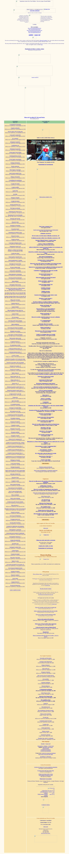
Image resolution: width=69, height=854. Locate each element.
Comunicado (46, 402)
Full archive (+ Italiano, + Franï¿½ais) (46, 746)
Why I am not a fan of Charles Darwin (45, 675)
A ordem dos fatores (15, 201)
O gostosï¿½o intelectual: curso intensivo (15, 526)
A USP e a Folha (15, 355)
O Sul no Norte (15, 313)
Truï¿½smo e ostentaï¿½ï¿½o (45, 226)
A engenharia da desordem (15, 124)
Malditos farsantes (46, 291)
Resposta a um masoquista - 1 (45, 413)
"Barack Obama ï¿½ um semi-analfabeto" (45, 308)
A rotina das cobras (15, 253)
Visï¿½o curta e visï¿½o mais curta (15, 131)
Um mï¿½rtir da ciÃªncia (15, 522)
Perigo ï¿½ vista (15, 561)
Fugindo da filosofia (15, 128)
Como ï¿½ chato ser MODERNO (45, 243)
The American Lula (46, 706)
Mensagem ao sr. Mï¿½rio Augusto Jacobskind (45, 331)
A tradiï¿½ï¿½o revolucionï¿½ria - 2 (15, 449)
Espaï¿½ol (48, 743)
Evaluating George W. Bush (46, 720)
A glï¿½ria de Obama (15, 463)
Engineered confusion (45, 734)
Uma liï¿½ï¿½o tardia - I (15, 369)
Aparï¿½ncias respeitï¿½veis (15, 173)
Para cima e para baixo (15, 557)
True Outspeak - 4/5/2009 (45, 449)
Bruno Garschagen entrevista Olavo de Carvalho (43, 635)
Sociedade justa (15, 543)
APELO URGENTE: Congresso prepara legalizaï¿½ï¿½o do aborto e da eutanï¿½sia (45, 248)
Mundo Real (46, 632)
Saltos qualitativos (15, 324)
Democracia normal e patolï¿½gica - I (15, 390)
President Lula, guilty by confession (45, 738)
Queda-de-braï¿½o (15, 303)
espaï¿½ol (37, 35)
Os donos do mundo (15, 554)
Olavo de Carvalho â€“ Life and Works (34, 117)
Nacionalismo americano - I (15, 536)
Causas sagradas (15, 306)
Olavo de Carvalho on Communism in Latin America (46, 386)
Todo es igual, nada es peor (15, 338)
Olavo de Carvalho (43, 40)
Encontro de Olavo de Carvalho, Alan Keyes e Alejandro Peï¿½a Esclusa (45, 410)
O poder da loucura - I (15, 341)
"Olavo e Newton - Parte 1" (38, 574)
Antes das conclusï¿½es (15, 474)
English (43, 743)
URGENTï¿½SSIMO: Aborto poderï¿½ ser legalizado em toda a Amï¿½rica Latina (45, 252)
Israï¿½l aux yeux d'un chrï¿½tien (45, 754)
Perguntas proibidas (15, 432)
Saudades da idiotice (15, 571)
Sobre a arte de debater (15, 498)
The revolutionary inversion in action (46, 710)
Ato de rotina (15, 578)
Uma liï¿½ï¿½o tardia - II (15, 366)
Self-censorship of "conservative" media (43, 513)
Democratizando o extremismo (15, 274)
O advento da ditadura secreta (15, 243)
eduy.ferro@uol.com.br (45, 833)
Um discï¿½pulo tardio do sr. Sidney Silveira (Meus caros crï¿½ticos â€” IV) (15, 289)
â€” (52, 513)
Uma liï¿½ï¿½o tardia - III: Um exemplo (15, 362)
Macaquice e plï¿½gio (46, 427)
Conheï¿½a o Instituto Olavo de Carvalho (45, 334)
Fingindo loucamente (15, 467)
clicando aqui (47, 585)
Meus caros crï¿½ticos (15, 299)
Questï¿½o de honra (15, 512)
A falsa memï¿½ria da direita (15, 152)
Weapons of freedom (45, 672)
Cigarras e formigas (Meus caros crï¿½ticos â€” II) (15, 296)
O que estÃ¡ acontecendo (15, 135)
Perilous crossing (45, 731)
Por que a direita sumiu (15, 267)
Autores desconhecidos (15, 540)
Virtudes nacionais (15, 239)
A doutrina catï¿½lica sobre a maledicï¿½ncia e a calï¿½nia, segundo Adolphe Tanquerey (45, 406)
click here (52, 517)
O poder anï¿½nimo (15, 183)
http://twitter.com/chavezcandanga (46, 370)
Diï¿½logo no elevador (15, 208)
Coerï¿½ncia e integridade (15, 270)
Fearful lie (46, 703)
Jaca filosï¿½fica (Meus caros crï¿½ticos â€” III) (15, 292)
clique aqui (45, 528)
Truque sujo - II (15, 383)
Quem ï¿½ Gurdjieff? (46, 398)
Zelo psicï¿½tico (15, 222)
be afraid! (55, 513)
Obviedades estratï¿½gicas (15, 284)
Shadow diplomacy (46, 665)
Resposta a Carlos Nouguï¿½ (45, 298)
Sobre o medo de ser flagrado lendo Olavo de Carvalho (45, 611)
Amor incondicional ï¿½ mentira (15, 260)
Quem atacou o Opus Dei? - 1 (45, 456)
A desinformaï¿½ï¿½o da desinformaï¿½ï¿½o (15, 456)
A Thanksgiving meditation (45, 689)
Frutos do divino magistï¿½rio (45, 284)
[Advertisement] (45, 126)
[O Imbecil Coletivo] (45, 803)
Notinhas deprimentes (15, 162)
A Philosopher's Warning (45, 485)
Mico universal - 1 (15, 505)
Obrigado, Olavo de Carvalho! (46, 324)
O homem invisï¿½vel (15, 519)
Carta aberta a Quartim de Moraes (15, 334)
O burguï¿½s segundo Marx (15, 407)
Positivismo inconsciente (15, 148)
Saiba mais (45, 826)
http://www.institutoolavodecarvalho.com (34, 30)
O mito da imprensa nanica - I (15, 352)
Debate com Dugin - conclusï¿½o (45, 281)
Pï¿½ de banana (15, 317)
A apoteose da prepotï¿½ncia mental (15, 414)
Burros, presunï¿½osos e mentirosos (45, 420)
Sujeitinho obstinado (45, 288)
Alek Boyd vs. (45, 431)
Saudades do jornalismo (15, 225)
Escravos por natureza (15, 421)
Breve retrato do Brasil (15, 484)
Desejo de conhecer (15, 575)
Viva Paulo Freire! (15, 229)
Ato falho (15, 194)
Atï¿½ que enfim (15, 400)
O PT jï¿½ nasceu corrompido (46, 390)
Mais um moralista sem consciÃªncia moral (45, 277)
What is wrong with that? (45, 713)
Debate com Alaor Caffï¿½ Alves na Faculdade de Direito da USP (46, 775)
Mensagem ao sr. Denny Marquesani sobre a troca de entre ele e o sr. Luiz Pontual (45, 442)
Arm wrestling (46, 679)
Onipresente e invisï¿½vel (15, 246)
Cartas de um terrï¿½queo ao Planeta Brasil (46, 627)
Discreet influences (46, 686)
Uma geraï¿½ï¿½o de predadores (15, 487)
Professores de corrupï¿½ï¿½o (15, 211)
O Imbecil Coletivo (46, 804)
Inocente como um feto (15, 218)
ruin (47, 717)
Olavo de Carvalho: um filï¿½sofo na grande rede (45, 607)
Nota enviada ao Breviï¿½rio (45, 434)
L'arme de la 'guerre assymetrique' (48, 753)
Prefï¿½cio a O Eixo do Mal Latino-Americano (45, 623)
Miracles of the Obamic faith (45, 503)
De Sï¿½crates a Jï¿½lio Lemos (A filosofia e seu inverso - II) (45, 235)
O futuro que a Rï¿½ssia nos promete (15, 501)
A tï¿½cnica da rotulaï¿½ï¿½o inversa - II (15, 564)
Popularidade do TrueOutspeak (45, 164)
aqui (36, 578)
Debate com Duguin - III (45, 305)
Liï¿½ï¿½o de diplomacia (15, 515)
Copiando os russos (15, 425)
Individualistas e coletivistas (15, 529)
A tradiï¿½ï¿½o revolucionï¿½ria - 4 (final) (15, 442)
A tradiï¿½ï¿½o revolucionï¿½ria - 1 (15, 453)
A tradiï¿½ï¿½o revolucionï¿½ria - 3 (15, 446)
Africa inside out (45, 668)
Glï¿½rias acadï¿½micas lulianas (15, 320)
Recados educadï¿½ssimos (45, 588)
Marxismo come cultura (48, 747)
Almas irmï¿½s (45, 395)
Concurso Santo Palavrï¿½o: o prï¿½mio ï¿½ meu (45, 294)
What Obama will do (45, 496)
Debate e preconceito (15, 176)
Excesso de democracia (15, 585)
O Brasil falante (15, 550)
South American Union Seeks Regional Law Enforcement (45, 230)
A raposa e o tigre (15, 481)
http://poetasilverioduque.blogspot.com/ (45, 594)
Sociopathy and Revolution (45, 658)
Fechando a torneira (15, 435)
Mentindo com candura (15, 331)
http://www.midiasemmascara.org (35, 32)
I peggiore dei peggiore (46, 749)
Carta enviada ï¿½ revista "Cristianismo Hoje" (45, 446)
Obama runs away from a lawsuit (45, 510)
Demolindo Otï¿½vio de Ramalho (15, 215)
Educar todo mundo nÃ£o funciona (46, 619)
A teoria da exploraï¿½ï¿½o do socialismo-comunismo (45, 767)
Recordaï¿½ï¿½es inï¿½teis (15, 263)
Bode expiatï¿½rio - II (15, 376)
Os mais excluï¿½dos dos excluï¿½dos (45, 770)
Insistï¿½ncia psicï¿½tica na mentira (45, 417)
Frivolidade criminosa (15, 418)
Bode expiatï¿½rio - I (15, 380)
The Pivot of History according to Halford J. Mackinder (45, 301)
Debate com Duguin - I (45, 327)
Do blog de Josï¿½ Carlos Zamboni (46, 260)
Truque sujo (15, 397)
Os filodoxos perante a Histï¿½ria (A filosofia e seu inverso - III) (45, 238)
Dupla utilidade (15, 281)
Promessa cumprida (15, 197)
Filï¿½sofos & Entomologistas (45, 256)
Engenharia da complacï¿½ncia (15, 232)
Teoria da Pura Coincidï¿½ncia (15, 256)
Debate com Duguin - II (45, 313)
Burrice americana (15, 166)
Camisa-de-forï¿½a (15, 582)
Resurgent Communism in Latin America (45, 383)
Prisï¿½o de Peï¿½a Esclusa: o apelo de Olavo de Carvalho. (49, 374)
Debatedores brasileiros (15, 142)
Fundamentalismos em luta (15, 155)
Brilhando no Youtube (15, 460)
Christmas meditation (45, 682)
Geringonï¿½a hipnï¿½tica (15, 547)
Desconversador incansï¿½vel (45, 274)
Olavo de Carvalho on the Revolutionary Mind (46, 614)
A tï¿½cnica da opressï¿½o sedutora (15, 327)
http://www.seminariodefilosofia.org (34, 28)
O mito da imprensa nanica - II (15, 348)
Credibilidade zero (15, 145)
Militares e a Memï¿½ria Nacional (15, 249)
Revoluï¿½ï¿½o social (15, 428)
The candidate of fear (46, 506)
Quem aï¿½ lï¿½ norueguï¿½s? (15, 439)
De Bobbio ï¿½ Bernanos (45, 756)
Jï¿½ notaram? (15, 138)
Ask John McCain (46, 499)
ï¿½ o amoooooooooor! (45, 320)
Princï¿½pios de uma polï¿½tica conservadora (15, 470)
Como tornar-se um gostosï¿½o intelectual (15, 533)
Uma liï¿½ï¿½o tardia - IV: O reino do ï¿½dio (15, 359)
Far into (45, 717)
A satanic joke (46, 724)
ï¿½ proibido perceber (15, 404)
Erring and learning (46, 727)
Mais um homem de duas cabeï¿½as (15, 310)
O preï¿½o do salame (45, 459)
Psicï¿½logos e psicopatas (15, 169)
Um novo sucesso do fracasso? (15, 277)
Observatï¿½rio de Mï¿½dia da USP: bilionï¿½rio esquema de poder (45, 263)
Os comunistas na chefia (15, 345)
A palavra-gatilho (15, 187)
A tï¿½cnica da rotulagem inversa (15, 568)
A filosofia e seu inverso (45, 233)
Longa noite (15, 190)
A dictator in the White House (45, 661)
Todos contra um (15, 373)
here (42, 44)
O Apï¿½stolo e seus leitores (15, 159)
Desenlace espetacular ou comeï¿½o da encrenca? (15, 508)
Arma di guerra (45, 748)
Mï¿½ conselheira (15, 494)
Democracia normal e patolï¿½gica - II (15, 386)
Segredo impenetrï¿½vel (15, 204)
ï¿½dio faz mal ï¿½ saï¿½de (15, 393)
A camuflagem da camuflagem (15, 180)
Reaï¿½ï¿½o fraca (15, 236)
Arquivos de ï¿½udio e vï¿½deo (46, 545)
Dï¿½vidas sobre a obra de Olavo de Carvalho (45, 453)
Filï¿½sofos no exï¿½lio (15, 411)
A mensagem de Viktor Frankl (46, 380)
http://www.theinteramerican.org (34, 29)
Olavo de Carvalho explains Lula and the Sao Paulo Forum (45, 424)
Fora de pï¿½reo (15, 477)
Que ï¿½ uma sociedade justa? (15, 491)
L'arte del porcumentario (45, 750)
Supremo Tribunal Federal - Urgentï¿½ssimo (45, 240)
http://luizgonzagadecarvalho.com (34, 31)
